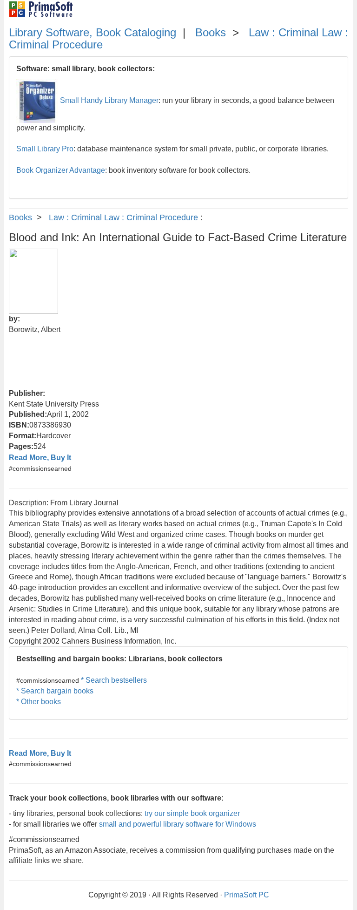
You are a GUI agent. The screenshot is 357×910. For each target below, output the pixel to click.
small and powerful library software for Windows (177, 824)
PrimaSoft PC (246, 895)
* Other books (38, 702)
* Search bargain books (54, 691)
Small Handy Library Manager (109, 100)
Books (210, 32)
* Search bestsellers (114, 680)
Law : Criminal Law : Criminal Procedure (123, 217)
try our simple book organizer (192, 813)
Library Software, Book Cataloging (92, 32)
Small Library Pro (44, 149)
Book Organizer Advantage (60, 170)
